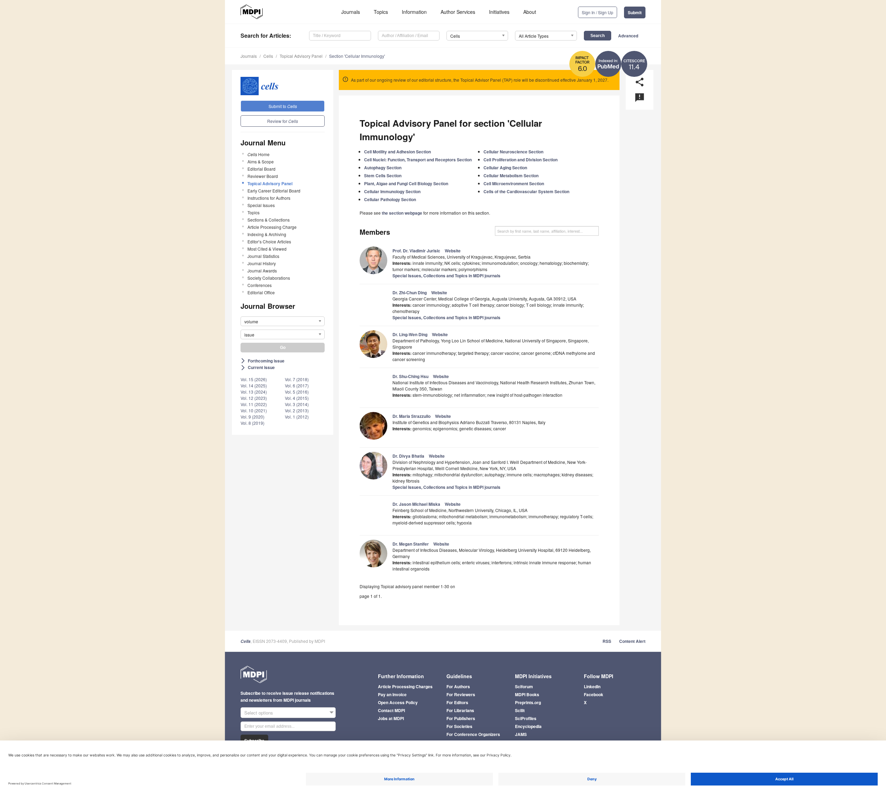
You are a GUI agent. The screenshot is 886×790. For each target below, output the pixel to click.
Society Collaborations (268, 278)
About (529, 11)
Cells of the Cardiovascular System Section (526, 191)
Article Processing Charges (405, 686)
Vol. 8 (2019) (252, 423)
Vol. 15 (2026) (254, 379)
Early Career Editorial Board (273, 191)
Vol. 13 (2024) (254, 392)
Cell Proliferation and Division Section (520, 159)
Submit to (283, 106)
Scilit (520, 710)
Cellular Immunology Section (392, 191)
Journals (350, 11)
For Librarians (460, 710)
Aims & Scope (260, 161)
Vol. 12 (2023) (254, 398)
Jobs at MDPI (391, 718)
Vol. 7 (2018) (297, 379)
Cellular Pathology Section (390, 199)
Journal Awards (262, 270)
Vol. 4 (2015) (297, 398)
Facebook (593, 694)
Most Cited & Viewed (267, 249)
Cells (268, 56)
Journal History (261, 263)
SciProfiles (525, 718)
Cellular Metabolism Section (511, 175)
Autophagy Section (382, 167)
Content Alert (632, 641)
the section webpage (402, 213)
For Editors (457, 702)
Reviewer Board (262, 176)
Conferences (259, 285)
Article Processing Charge (272, 227)
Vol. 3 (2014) (297, 404)
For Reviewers (460, 694)
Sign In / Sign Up (597, 12)
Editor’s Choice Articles (269, 241)
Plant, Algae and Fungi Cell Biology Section (406, 183)
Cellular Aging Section (505, 167)
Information (414, 11)
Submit (635, 12)
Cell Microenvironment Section (513, 183)
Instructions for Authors (268, 198)
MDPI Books (527, 694)
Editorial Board (261, 169)
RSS (607, 641)
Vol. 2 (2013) (297, 410)
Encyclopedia (528, 726)
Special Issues (261, 205)
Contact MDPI (391, 710)
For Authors (458, 686)
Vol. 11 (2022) (254, 404)
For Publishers (460, 718)
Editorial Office (261, 292)
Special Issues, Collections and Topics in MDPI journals (446, 275)
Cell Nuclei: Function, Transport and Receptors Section (418, 159)
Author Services (458, 11)
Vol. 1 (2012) (297, 417)
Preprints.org (528, 702)
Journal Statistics (263, 256)
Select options (258, 712)
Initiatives (499, 11)
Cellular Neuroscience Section (513, 152)
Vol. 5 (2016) (297, 392)
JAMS (521, 734)
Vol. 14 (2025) (254, 385)
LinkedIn (592, 686)
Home (258, 154)
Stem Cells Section (382, 175)
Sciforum (524, 686)
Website (453, 251)
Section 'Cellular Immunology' (357, 56)
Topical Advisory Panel (301, 56)
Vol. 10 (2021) (254, 410)
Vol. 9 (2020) (252, 417)
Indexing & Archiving (266, 234)
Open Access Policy (398, 702)
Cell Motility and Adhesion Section (397, 152)
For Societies (459, 726)
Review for (282, 121)
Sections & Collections (268, 220)
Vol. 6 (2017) (297, 385)
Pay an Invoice (392, 694)
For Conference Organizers (473, 734)
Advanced (628, 36)
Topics (381, 11)
